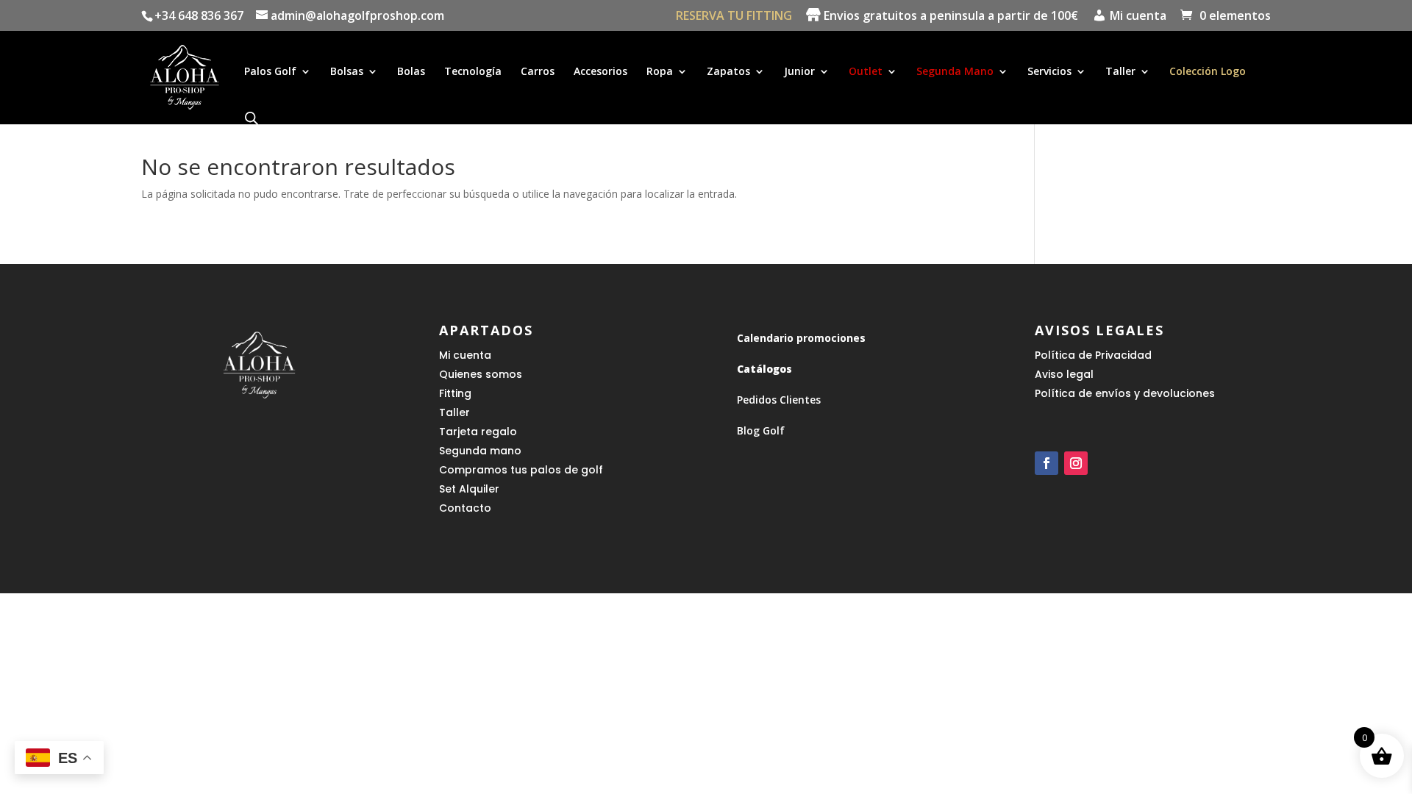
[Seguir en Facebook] (1046, 463)
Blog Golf (761, 430)
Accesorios (600, 72)
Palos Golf (270, 72)
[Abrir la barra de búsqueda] (251, 118)
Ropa (659, 72)
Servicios (1049, 72)
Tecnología (473, 72)
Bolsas (346, 72)
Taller (1120, 72)
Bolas (411, 72)
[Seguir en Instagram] (1076, 463)
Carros (538, 72)
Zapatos (728, 72)
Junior (799, 72)
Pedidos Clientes (779, 400)
